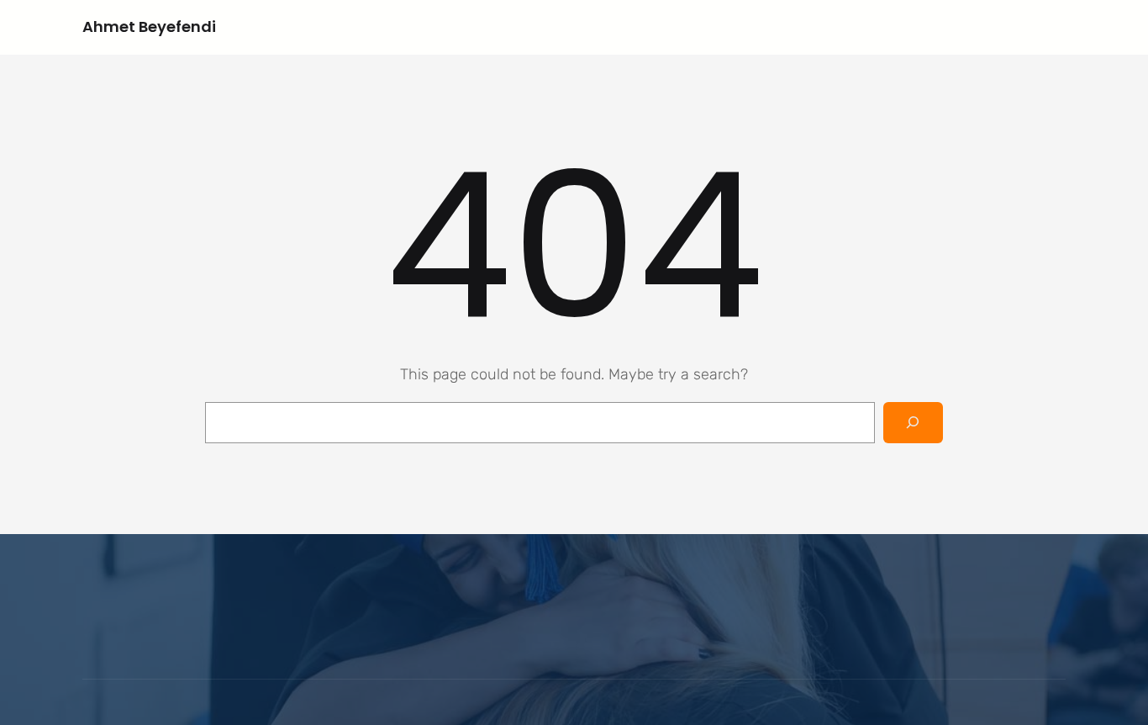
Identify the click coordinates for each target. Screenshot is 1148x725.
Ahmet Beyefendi (149, 26)
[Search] (913, 422)
